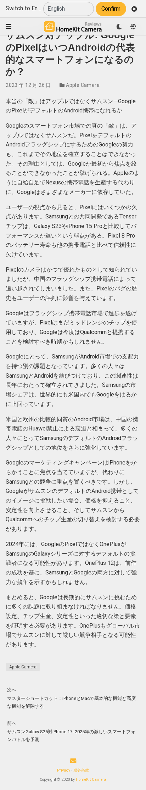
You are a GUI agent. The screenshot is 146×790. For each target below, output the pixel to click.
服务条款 (81, 770)
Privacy (63, 770)
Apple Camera (83, 85)
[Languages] (133, 27)
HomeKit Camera (91, 779)
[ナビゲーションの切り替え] (8, 26)
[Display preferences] (119, 27)
